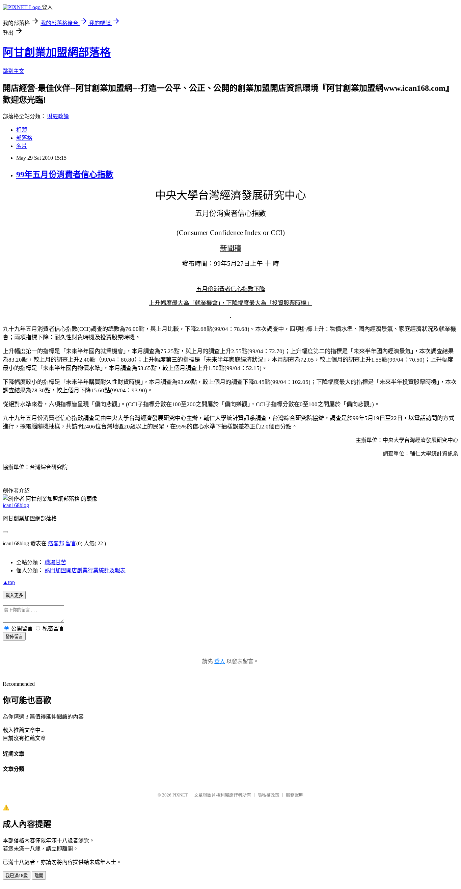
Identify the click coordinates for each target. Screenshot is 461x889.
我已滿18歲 (16, 875)
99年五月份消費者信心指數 (64, 174)
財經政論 (58, 116)
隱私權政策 (268, 795)
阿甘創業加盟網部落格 (57, 52)
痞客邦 (56, 543)
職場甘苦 (55, 562)
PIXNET (180, 795)
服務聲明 (294, 795)
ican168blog (16, 505)
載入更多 (14, 595)
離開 (38, 875)
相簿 (21, 130)
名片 (21, 146)
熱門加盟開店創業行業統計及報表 (85, 570)
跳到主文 (13, 71)
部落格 (24, 138)
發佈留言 (14, 636)
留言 (70, 543)
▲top (9, 582)
